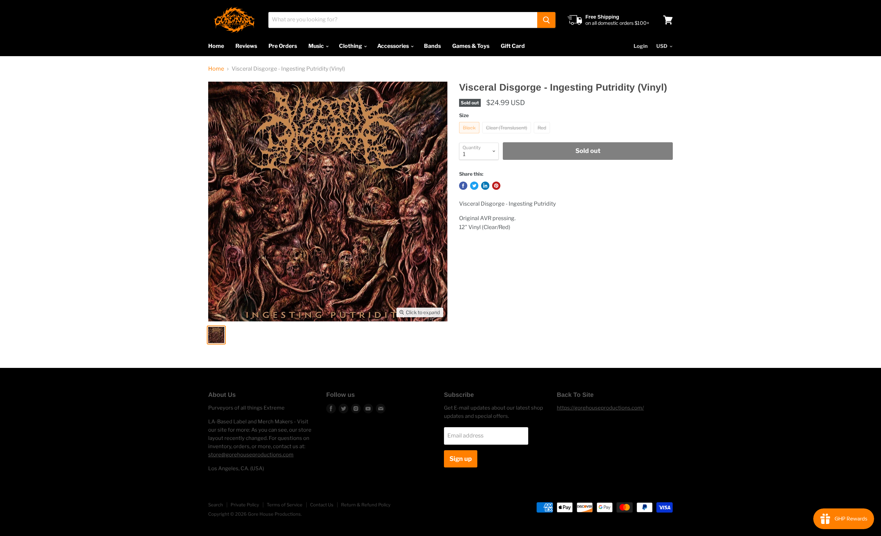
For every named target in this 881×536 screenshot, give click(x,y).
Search (215, 504)
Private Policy (245, 504)
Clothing (351, 46)
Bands (432, 46)
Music (316, 46)
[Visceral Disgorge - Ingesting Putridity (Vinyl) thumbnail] (216, 335)
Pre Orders (282, 46)
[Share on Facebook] (463, 186)
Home (216, 46)
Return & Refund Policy (366, 504)
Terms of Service (284, 504)
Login (641, 46)
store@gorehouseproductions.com (251, 455)
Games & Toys (470, 46)
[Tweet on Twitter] (474, 186)
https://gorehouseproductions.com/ (600, 408)
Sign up (460, 458)
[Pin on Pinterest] (496, 186)
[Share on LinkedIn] (485, 186)
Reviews (246, 46)
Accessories (393, 46)
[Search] (546, 20)
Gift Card (513, 46)
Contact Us (321, 504)
